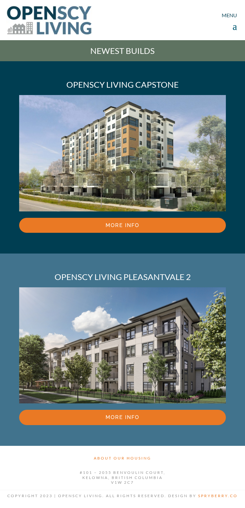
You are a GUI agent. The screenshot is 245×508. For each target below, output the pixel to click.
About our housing (122, 458)
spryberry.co (218, 495)
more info (122, 225)
